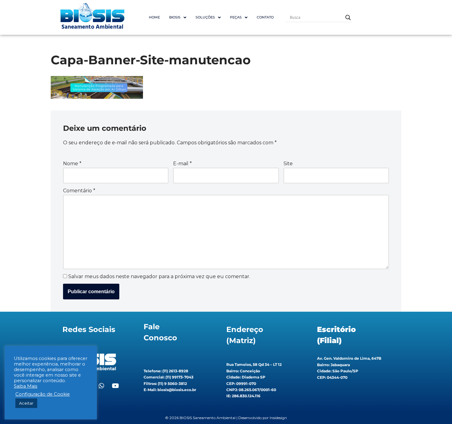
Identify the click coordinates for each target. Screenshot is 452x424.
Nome (72, 163)
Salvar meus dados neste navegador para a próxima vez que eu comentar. (159, 276)
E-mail (182, 163)
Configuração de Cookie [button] (42, 394)
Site (288, 163)
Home (154, 17)
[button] (178, 17)
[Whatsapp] (101, 386)
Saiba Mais (25, 386)
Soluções (205, 17)
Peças (236, 17)
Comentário (79, 191)
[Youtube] (115, 386)
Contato (265, 17)
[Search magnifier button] (348, 17)
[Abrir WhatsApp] (436, 408)
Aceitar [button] (26, 403)
